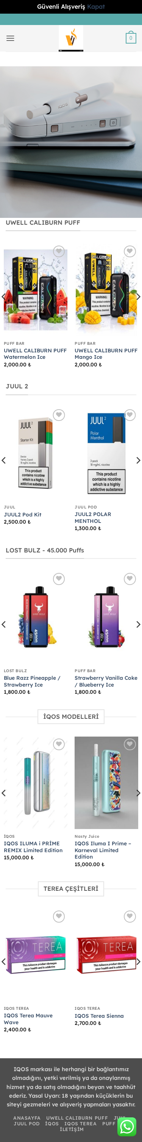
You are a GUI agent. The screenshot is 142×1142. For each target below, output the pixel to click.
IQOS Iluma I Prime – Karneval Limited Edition (103, 850)
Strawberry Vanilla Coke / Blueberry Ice (106, 681)
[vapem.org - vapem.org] (71, 38)
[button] (10, 38)
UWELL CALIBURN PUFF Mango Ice (106, 353)
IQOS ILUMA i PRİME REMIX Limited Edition (33, 846)
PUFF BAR (115, 1123)
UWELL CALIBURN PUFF (77, 1118)
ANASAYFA (27, 1118)
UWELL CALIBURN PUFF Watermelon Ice (35, 353)
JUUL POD (27, 1123)
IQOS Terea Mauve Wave (28, 1018)
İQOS (52, 1123)
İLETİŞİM (72, 1129)
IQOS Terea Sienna (99, 1015)
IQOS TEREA (80, 1123)
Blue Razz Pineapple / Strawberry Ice (32, 681)
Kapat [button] (96, 6)
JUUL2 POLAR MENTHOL (93, 517)
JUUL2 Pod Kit (22, 514)
